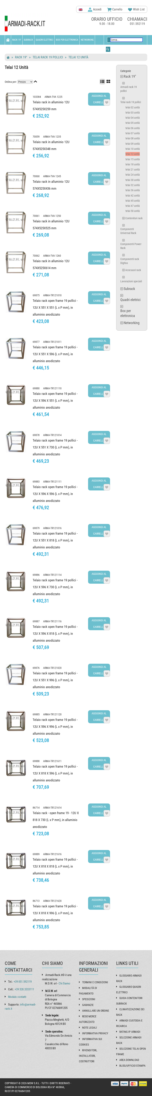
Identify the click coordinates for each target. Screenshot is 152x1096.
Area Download (129, 1060)
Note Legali (89, 1027)
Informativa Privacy (95, 1033)
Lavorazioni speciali (131, 281)
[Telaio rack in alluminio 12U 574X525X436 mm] (16, 183)
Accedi (97, 9)
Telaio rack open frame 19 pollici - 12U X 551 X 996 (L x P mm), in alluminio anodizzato (55, 680)
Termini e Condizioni (95, 982)
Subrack (28, 39)
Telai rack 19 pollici (48, 57)
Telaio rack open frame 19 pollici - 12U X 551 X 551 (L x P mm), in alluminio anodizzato (55, 307)
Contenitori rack (133, 218)
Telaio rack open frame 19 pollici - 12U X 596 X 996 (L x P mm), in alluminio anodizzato (55, 726)
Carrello (116, 9)
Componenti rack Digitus (129, 261)
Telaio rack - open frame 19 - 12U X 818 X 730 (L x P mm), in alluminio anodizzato (56, 820)
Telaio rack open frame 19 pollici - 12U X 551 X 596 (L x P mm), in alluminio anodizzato (55, 354)
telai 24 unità (132, 174)
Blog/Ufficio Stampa (132, 1065)
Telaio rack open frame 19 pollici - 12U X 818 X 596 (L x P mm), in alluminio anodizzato (55, 773)
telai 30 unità (132, 180)
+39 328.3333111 (24, 989)
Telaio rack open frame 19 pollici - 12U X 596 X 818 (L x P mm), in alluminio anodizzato (55, 633)
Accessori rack (133, 270)
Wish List (138, 9)
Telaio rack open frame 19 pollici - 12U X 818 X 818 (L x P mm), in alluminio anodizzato (55, 866)
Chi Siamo (64, 983)
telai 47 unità (132, 205)
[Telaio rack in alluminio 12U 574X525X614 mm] (16, 262)
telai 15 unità (132, 159)
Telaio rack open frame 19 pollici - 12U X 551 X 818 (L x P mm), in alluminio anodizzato (55, 540)
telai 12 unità (78, 57)
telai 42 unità (132, 195)
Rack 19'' (16, 39)
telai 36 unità (132, 190)
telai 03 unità (132, 112)
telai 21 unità (132, 169)
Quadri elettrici (44, 39)
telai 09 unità (132, 143)
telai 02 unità (132, 107)
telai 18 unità (132, 164)
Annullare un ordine (95, 1010)
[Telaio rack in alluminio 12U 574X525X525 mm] (16, 222)
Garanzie (88, 1005)
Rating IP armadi (129, 1031)
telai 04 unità (132, 117)
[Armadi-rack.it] (26, 23)
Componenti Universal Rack (128, 231)
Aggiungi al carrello (99, 99)
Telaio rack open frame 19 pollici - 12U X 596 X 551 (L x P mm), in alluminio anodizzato (55, 400)
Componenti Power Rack (130, 246)
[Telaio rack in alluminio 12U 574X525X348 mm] (16, 143)
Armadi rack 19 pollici (128, 88)
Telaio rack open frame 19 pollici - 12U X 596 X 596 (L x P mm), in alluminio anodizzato (55, 494)
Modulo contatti (17, 997)
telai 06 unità (132, 128)
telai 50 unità (132, 210)
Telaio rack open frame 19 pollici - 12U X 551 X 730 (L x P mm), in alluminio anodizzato (55, 447)
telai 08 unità (132, 138)
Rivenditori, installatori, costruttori (88, 1056)
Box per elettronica (67, 39)
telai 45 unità (132, 200)
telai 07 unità (132, 133)
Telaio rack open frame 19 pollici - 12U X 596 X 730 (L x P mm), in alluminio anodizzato (55, 587)
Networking (87, 39)
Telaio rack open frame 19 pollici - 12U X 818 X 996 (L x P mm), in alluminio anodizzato (55, 913)
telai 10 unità (132, 148)
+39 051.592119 (23, 981)
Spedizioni (88, 999)
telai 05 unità (132, 122)
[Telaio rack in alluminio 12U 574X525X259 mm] (16, 103)
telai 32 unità (132, 185)
